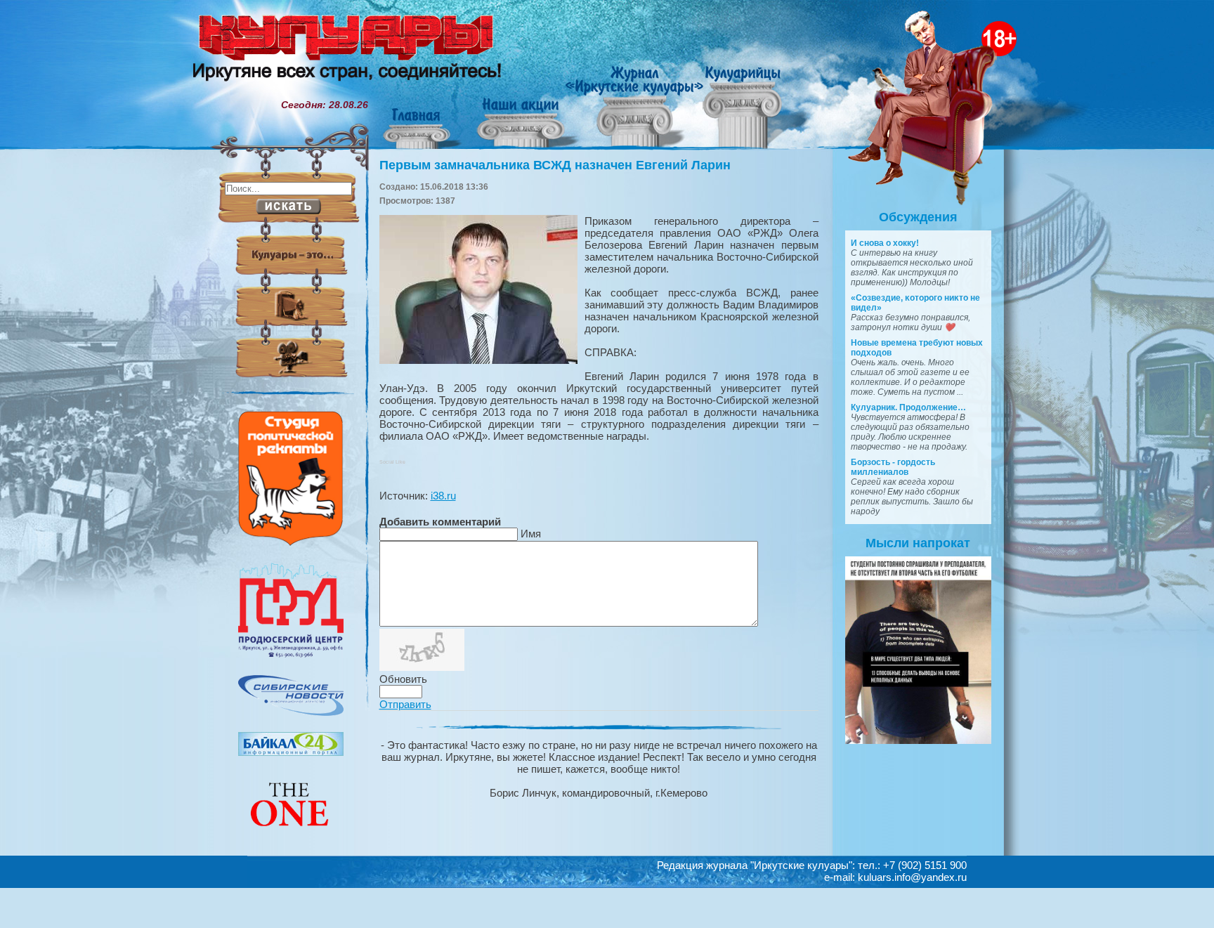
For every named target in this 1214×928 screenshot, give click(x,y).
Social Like (392, 461)
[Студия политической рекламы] (291, 542)
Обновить (403, 679)
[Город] (291, 655)
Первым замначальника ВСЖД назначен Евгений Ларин (555, 165)
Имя (531, 534)
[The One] (291, 836)
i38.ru (443, 496)
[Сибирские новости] (291, 712)
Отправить (405, 704)
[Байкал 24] (291, 752)
